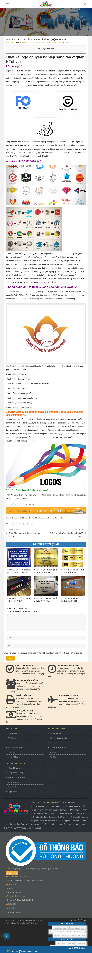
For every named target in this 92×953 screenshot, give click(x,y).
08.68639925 (11, 884)
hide (52, 49)
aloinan (10, 43)
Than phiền (12, 873)
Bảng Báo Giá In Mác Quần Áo (59, 932)
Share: (8, 523)
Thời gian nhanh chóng (15, 773)
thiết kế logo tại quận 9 (38, 518)
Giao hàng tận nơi (13, 787)
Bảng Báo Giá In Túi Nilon (78, 936)
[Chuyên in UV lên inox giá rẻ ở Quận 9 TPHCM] (73, 557)
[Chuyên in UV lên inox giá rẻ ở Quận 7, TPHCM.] (46, 586)
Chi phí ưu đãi (12, 792)
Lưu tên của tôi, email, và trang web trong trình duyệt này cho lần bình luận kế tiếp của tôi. (44, 653)
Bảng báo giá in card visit (78, 928)
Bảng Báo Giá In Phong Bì (78, 932)
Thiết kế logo (12, 738)
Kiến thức (53, 752)
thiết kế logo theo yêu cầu (55, 518)
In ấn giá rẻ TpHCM (47, 43)
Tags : (7, 518)
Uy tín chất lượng (13, 782)
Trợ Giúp (53, 757)
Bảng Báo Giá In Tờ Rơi (61, 936)
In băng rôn (57, 43)
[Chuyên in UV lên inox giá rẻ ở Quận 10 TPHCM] (46, 557)
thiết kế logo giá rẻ (24, 518)
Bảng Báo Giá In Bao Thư (61, 928)
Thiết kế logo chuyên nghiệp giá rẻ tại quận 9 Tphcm (36, 39)
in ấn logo (14, 518)
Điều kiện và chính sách (58, 747)
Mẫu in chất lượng (14, 768)
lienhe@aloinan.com (14, 892)
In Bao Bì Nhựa (13, 757)
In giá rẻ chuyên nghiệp (15, 747)
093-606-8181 (11, 888)
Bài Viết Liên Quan (46, 544)
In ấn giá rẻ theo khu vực (32, 43)
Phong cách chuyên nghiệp (16, 777)
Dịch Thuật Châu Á (31, 923)
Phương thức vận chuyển (58, 738)
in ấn (23, 43)
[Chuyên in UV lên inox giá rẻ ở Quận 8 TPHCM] (19, 586)
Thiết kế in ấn (12, 733)
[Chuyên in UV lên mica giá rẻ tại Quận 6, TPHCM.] (73, 586)
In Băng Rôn (12, 752)
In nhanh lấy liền (13, 743)
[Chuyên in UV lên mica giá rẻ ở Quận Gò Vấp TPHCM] (19, 557)
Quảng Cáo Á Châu (24, 920)
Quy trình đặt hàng (56, 733)
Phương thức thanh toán (58, 743)
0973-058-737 (11, 908)
